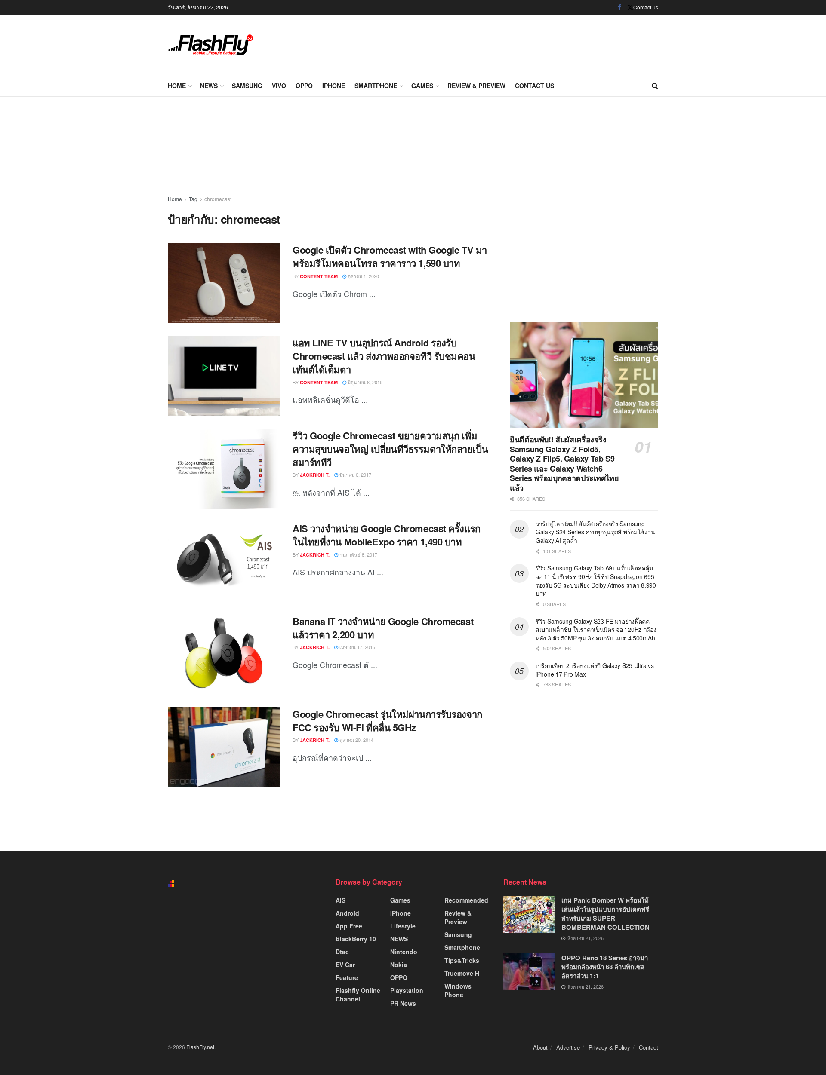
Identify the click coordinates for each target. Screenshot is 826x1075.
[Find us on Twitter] (630, 7)
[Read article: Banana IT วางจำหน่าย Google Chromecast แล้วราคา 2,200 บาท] (224, 655)
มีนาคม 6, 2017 (354, 474)
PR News (403, 1003)
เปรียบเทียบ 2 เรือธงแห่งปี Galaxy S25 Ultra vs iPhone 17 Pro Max (595, 669)
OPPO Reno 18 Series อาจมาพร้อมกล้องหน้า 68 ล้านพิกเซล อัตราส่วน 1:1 (604, 966)
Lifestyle (403, 926)
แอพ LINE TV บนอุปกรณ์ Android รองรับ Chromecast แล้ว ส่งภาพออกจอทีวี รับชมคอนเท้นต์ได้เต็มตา (384, 356)
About (540, 1047)
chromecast (217, 198)
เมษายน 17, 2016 (356, 646)
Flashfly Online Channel (358, 994)
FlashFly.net (200, 1046)
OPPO (304, 85)
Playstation (406, 990)
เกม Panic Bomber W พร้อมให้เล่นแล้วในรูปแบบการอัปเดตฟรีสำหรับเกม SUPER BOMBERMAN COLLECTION (605, 913)
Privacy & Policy (609, 1047)
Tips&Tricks (461, 960)
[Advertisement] (501, 43)
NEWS (209, 85)
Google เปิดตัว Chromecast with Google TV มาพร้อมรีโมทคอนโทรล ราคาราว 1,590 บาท (390, 256)
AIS (340, 900)
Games (422, 85)
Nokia (398, 964)
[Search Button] (655, 85)
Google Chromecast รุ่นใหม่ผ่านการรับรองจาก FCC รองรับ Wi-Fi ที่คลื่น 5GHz (387, 720)
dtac (342, 951)
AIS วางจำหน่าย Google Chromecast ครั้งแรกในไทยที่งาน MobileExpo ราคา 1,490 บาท (387, 534)
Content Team (319, 276)
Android (347, 913)
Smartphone (375, 85)
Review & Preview (476, 85)
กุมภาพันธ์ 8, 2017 (357, 554)
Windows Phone (458, 990)
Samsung (247, 85)
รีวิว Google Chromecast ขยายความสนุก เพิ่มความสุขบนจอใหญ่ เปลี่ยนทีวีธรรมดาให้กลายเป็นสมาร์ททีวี (390, 449)
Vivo (279, 85)
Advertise (568, 1047)
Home (177, 85)
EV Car (345, 964)
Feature (347, 977)
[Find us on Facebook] (619, 7)
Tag (193, 198)
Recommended (466, 900)
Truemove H (461, 973)
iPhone (333, 85)
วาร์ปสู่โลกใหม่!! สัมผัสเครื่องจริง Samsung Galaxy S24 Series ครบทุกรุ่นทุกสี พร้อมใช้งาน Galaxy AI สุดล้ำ (595, 532)
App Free (349, 926)
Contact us (645, 7)
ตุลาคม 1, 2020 (362, 276)
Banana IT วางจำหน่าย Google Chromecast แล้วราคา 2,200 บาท (383, 627)
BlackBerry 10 (356, 938)
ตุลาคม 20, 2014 (355, 739)
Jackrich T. (315, 475)
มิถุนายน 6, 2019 (364, 382)
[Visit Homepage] (211, 44)
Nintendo (403, 951)
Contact (648, 1047)
